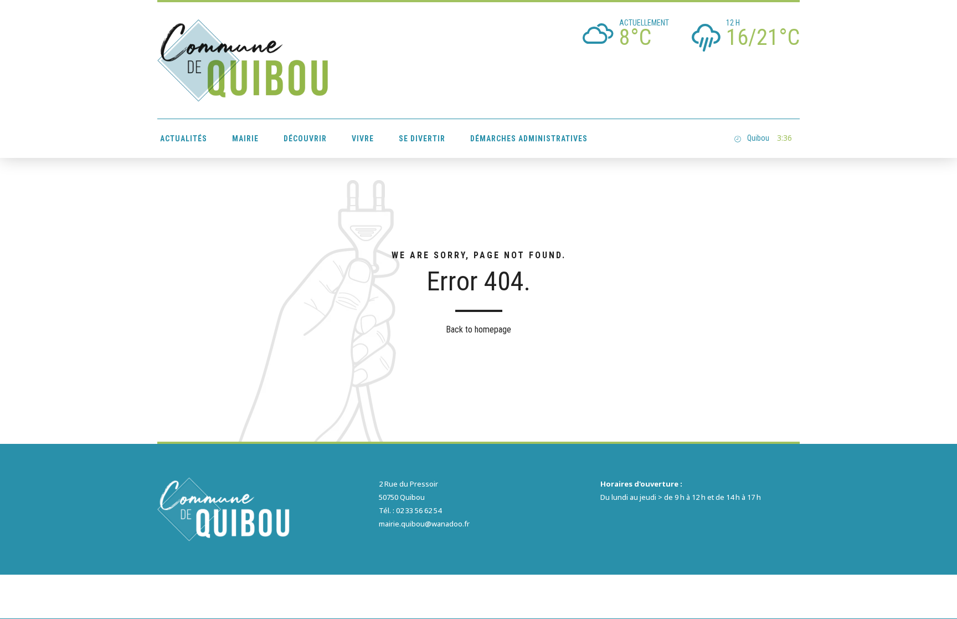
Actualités (183, 138)
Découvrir (305, 138)
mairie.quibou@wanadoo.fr (424, 524)
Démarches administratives (529, 138)
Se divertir (422, 138)
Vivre (363, 138)
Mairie (245, 138)
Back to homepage (478, 329)
